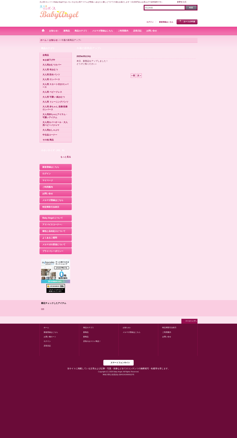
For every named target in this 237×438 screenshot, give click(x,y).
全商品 (46, 55)
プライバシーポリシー (52, 251)
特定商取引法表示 (50, 207)
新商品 (86, 332)
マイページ (47, 180)
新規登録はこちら (166, 22)
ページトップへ (191, 321)
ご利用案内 (47, 187)
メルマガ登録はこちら (52, 200)
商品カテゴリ (88, 327)
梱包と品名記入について (53, 231)
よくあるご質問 (49, 237)
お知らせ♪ (127, 327)
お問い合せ (47, 193)
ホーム (46, 327)
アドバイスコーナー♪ (52, 224)
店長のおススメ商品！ (92, 341)
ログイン (150, 22)
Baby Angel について (52, 218)
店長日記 (47, 346)
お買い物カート (50, 337)
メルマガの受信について (53, 244)
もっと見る (65, 157)
